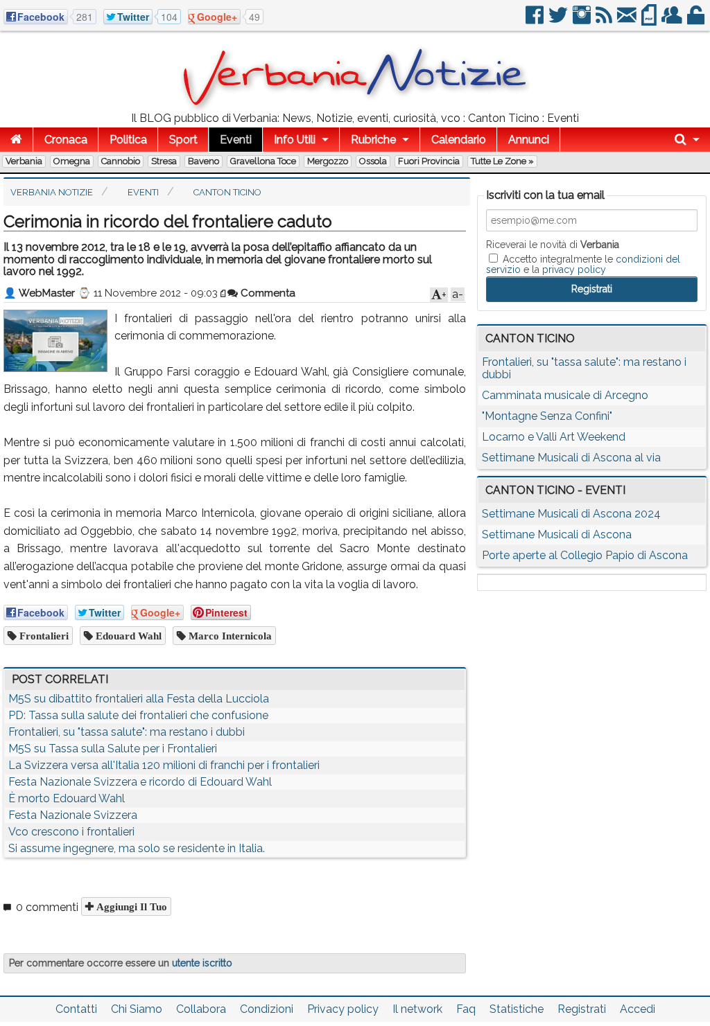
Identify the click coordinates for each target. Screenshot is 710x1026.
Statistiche (517, 1009)
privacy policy (574, 269)
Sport (183, 139)
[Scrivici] (628, 20)
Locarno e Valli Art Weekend (553, 436)
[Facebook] (536, 20)
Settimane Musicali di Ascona (557, 534)
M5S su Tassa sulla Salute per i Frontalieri (112, 748)
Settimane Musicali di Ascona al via (571, 457)
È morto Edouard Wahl (66, 798)
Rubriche (373, 139)
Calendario (458, 139)
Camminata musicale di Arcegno (565, 395)
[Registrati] (672, 20)
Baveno (203, 161)
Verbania (24, 161)
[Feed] (605, 20)
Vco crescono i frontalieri (71, 831)
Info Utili (294, 139)
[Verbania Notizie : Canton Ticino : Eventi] (355, 107)
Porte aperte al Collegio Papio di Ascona (585, 555)
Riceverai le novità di (552, 244)
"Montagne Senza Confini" (547, 416)
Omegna (71, 161)
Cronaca (65, 139)
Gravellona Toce (263, 161)
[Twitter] (559, 20)
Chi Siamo (136, 1009)
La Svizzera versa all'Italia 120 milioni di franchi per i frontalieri (164, 765)
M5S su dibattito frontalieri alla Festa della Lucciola (138, 698)
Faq (466, 1009)
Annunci (528, 139)
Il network (417, 1009)
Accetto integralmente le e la (583, 264)
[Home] (16, 139)
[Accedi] (697, 20)
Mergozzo (327, 161)
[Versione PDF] (650, 20)
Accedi (637, 1009)
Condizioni (266, 1009)
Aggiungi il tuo (130, 906)
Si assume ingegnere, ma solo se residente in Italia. (136, 848)
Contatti (76, 1009)
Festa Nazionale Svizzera (72, 815)
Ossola (373, 161)
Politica (128, 139)
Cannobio (120, 161)
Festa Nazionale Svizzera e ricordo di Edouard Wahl (140, 781)
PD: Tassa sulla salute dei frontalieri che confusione (138, 715)
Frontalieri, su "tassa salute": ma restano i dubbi (126, 731)
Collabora (201, 1009)
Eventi (236, 139)
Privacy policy (343, 1009)
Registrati (581, 1009)
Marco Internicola (229, 635)
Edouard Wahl (127, 635)
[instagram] (583, 20)
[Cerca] (687, 139)
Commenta (266, 293)
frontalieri (43, 635)
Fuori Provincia (429, 161)
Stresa (164, 161)
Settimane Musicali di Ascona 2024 (571, 513)
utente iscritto (202, 962)
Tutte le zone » (502, 161)
